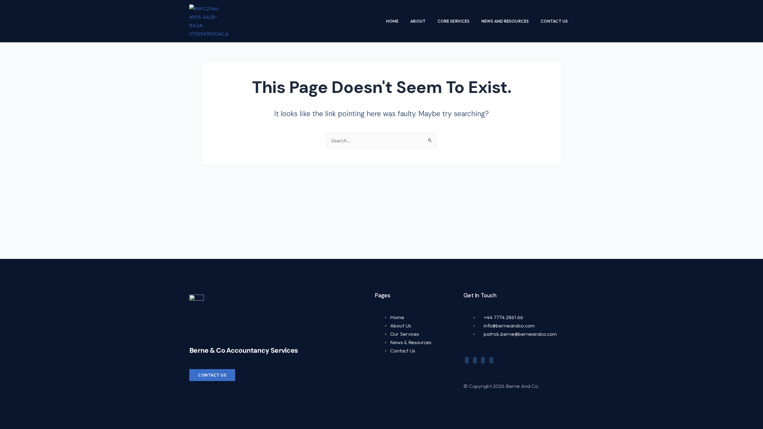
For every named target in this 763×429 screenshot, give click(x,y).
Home (392, 21)
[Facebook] (467, 360)
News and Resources (505, 21)
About (418, 21)
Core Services (453, 21)
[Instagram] (491, 360)
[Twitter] (475, 360)
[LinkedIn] (483, 360)
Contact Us (554, 21)
